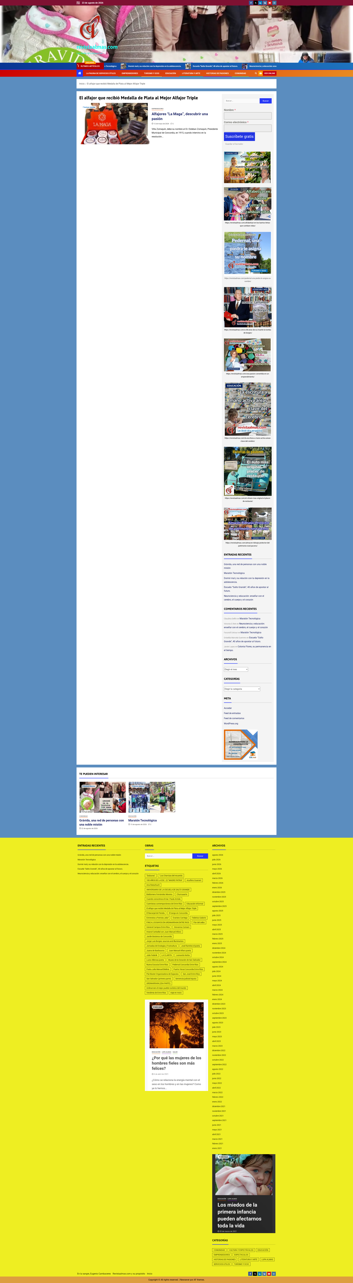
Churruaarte (182, 894)
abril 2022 (216, 1088)
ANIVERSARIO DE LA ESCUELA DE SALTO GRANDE (168, 890)
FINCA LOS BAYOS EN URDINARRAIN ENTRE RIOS (167, 922)
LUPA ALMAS (267, 1259)
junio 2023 (216, 1032)
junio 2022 (216, 1078)
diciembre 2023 (218, 1004)
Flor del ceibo (199, 922)
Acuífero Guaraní (194, 880)
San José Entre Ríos (191, 974)
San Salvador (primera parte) (158, 979)
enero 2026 (217, 887)
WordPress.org (231, 723)
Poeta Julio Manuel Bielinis (157, 969)
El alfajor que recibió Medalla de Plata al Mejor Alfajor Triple (171, 908)
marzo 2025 (217, 934)
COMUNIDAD (240, 73)
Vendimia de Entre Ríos (156, 993)
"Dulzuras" (150, 875)
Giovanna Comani (181, 927)
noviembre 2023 (219, 1008)
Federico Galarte (199, 918)
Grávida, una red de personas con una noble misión (99, 855)
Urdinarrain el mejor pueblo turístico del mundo (166, 988)
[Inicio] (79, 73)
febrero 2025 (217, 939)
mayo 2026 (217, 869)
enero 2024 (217, 999)
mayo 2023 (217, 1036)
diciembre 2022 (218, 1050)
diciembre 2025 (218, 892)
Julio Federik (151, 955)
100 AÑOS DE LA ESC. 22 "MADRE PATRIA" (164, 880)
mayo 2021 (217, 1130)
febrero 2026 (217, 883)
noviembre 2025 (219, 897)
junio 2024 (216, 976)
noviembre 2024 (219, 953)
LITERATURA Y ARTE (191, 73)
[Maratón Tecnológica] (151, 797)
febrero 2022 (217, 1097)
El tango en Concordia (178, 913)
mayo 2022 (217, 1083)
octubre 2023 (218, 1013)
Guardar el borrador (234, 144)
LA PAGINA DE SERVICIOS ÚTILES (101, 73)
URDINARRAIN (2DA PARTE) (158, 983)
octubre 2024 (218, 957)
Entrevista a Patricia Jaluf (157, 918)
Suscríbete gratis (239, 136)
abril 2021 (216, 1134)
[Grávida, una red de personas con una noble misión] (102, 797)
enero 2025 (217, 943)
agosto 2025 (217, 911)
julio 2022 (216, 1074)
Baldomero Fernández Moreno (159, 894)
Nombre (230, 110)
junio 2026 (216, 864)
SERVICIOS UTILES (222, 1264)
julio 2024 (216, 971)
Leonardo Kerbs (183, 955)
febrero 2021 (217, 1143)
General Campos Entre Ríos (158, 927)
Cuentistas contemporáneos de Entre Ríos (164, 904)
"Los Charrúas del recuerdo (170, 875)
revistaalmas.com (97, 47)
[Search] (256, 73)
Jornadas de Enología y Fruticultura (161, 946)
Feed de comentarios (234, 718)
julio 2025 (216, 915)
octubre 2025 (218, 901)
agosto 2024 (217, 967)
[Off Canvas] (78, 3)
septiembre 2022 (219, 1064)
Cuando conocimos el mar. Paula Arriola (163, 899)
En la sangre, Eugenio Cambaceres (94, 1273)
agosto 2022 (217, 1069)
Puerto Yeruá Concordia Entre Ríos (188, 969)
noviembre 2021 (219, 1111)
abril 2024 (216, 985)
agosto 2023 (217, 1022)
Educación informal (195, 904)
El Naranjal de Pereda (155, 913)
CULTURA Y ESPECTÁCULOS (241, 1250)
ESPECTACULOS (241, 1255)
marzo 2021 (217, 1139)
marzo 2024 (217, 990)
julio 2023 (216, 1027)
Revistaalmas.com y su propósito (129, 1273)
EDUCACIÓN (170, 73)
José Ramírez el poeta (190, 946)
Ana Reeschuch (153, 885)
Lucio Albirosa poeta (155, 960)
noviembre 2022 (219, 1055)
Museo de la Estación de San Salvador (184, 960)
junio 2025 (216, 920)
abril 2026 (216, 873)
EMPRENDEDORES (130, 73)
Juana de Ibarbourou (155, 950)
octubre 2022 (218, 1060)
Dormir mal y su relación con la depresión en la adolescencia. (103, 864)
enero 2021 (217, 1148)
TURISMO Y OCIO (151, 73)
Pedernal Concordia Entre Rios (185, 964)
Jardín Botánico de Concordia (159, 936)
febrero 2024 (217, 995)
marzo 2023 (217, 1046)
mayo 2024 (217, 980)
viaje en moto (176, 993)
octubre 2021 (218, 1116)
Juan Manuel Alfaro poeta (180, 950)
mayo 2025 (217, 925)
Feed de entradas (232, 713)
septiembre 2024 (219, 962)
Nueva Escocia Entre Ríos (157, 964)
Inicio (149, 1273)
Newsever (184, 1279)
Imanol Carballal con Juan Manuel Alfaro (163, 932)
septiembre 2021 (219, 1120)
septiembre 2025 (219, 906)
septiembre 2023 (219, 1018)
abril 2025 (216, 929)
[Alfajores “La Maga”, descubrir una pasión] (114, 123)
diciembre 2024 (218, 948)
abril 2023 (216, 1041)
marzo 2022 (217, 1092)
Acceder (228, 708)
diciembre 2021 (218, 1106)
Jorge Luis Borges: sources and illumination (165, 941)
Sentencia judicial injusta (185, 979)
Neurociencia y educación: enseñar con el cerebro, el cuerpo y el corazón (219, 66)
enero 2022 (217, 1102)
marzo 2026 (217, 878)
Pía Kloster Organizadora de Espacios (162, 974)
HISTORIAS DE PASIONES (217, 73)
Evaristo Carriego (180, 918)
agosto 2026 (217, 855)
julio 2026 (216, 860)
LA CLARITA (166, 955)
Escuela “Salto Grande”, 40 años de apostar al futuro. (154, 66)
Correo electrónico (236, 122)
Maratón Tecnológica (234, 573)
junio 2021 (216, 1125)
